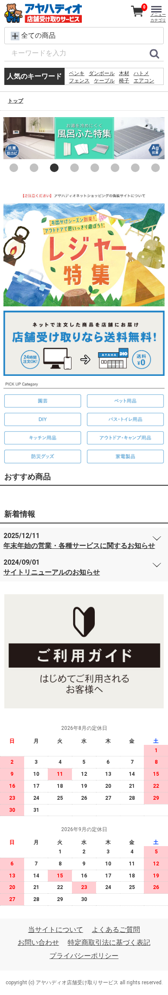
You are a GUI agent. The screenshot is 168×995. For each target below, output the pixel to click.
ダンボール (102, 73)
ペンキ (76, 73)
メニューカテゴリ (158, 17)
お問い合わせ (38, 942)
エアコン (144, 81)
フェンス (79, 81)
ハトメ (141, 73)
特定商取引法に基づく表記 (109, 942)
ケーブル (104, 81)
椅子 (124, 81)
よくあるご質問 (116, 929)
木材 (124, 73)
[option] (84, 138)
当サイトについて (55, 929)
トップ (15, 101)
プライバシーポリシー (84, 956)
